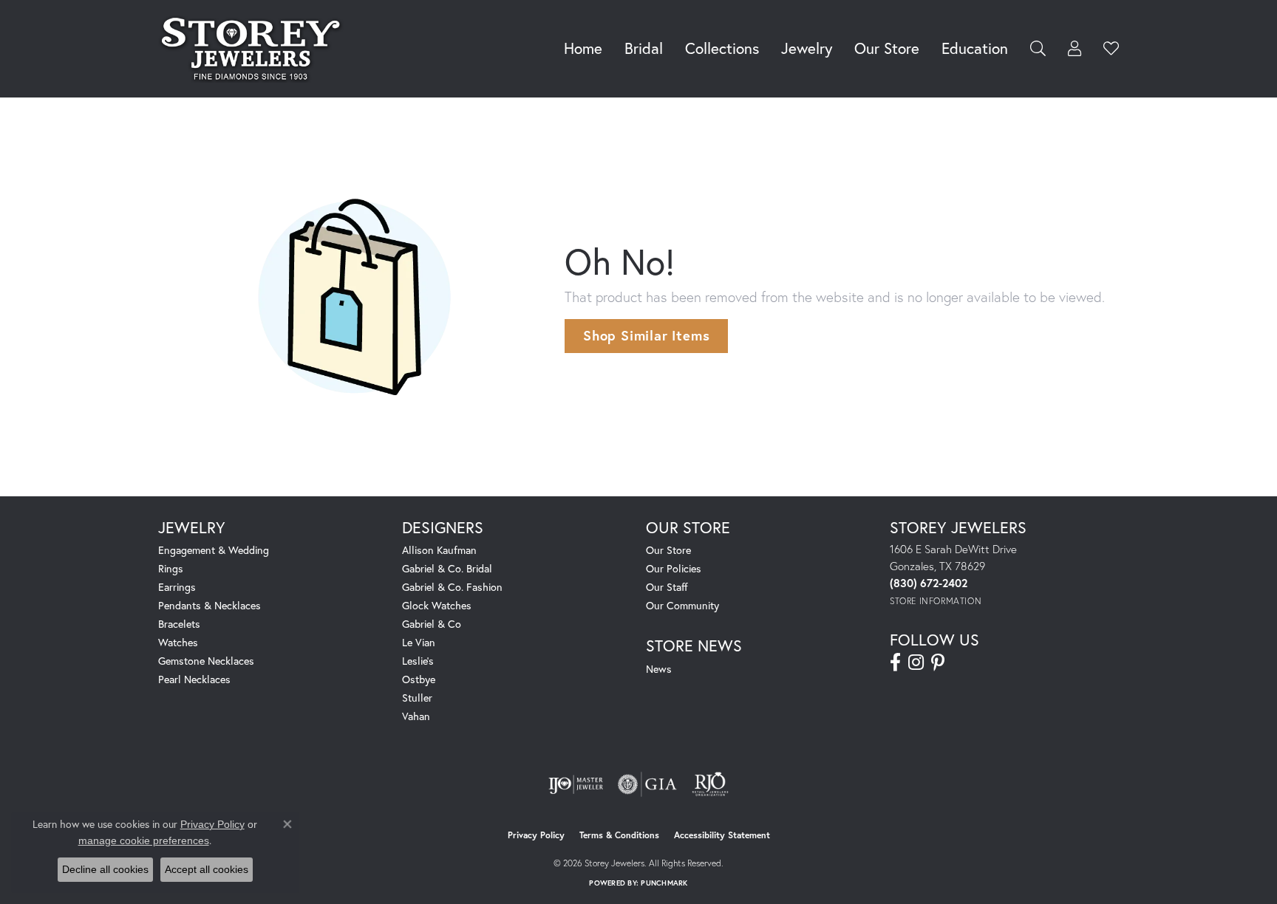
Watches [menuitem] (178, 642)
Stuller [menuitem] (417, 698)
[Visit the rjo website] (710, 784)
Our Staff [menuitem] (667, 587)
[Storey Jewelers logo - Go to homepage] (254, 49)
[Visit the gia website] (647, 784)
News (659, 669)
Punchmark (664, 883)
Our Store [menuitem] (668, 550)
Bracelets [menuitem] (179, 624)
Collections (722, 48)
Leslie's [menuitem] (418, 661)
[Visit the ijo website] (576, 784)
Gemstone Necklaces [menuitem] (206, 661)
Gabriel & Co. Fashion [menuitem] (452, 587)
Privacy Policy (536, 834)
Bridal (643, 48)
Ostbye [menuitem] (418, 679)
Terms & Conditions (619, 834)
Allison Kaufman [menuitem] (439, 550)
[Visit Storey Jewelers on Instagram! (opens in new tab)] (916, 662)
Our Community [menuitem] (682, 605)
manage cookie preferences (143, 840)
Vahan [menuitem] (416, 716)
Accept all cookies (206, 869)
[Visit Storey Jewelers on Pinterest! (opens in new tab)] (937, 662)
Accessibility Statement (722, 834)
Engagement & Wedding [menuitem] (213, 550)
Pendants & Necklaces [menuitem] (209, 605)
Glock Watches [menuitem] (436, 605)
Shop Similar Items (646, 335)
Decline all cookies (105, 869)
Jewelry (806, 48)
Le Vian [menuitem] (418, 642)
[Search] (1038, 48)
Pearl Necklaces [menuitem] (194, 679)
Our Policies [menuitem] (673, 568)
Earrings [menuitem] (177, 587)
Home (583, 48)
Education (974, 48)
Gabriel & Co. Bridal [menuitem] (447, 568)
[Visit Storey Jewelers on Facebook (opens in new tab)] (895, 662)
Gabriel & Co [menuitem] (431, 624)
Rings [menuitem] (170, 568)
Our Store (886, 48)
